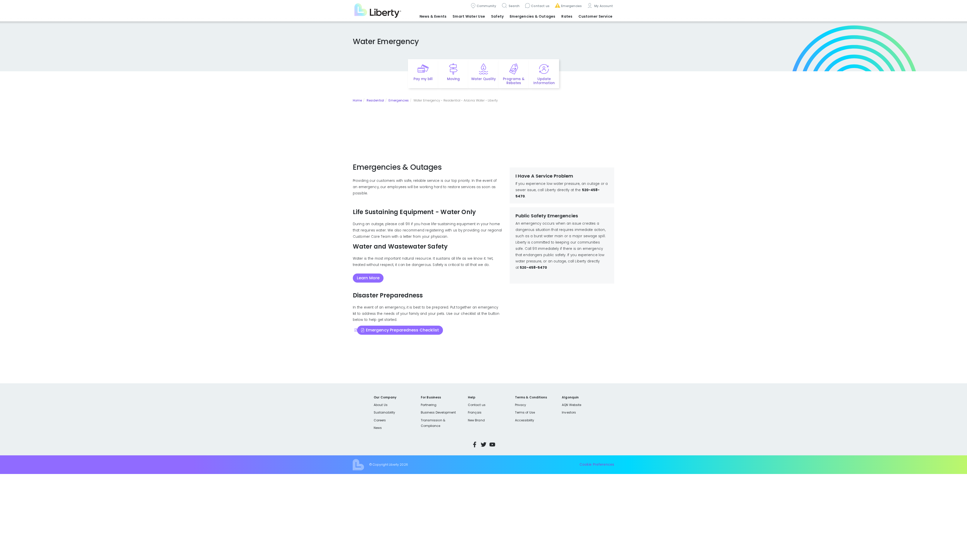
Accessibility (524, 420)
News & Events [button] (433, 16)
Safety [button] (497, 16)
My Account (603, 6)
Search (514, 6)
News (378, 428)
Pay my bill (423, 79)
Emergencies (571, 6)
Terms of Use (525, 412)
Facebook (474, 444)
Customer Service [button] (595, 16)
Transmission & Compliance (433, 423)
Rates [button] (566, 16)
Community (486, 6)
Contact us (540, 6)
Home (357, 100)
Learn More (368, 278)
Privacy (520, 405)
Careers (380, 420)
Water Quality (483, 79)
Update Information (544, 81)
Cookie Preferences (596, 464)
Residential (375, 100)
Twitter (483, 444)
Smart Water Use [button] (469, 16)
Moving (453, 79)
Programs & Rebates (514, 81)
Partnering (429, 405)
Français (474, 412)
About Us (381, 405)
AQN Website (571, 405)
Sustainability (384, 412)
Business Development (438, 412)
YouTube (492, 444)
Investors (569, 412)
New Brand (476, 420)
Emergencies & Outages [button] (532, 16)
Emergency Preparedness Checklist (402, 330)
